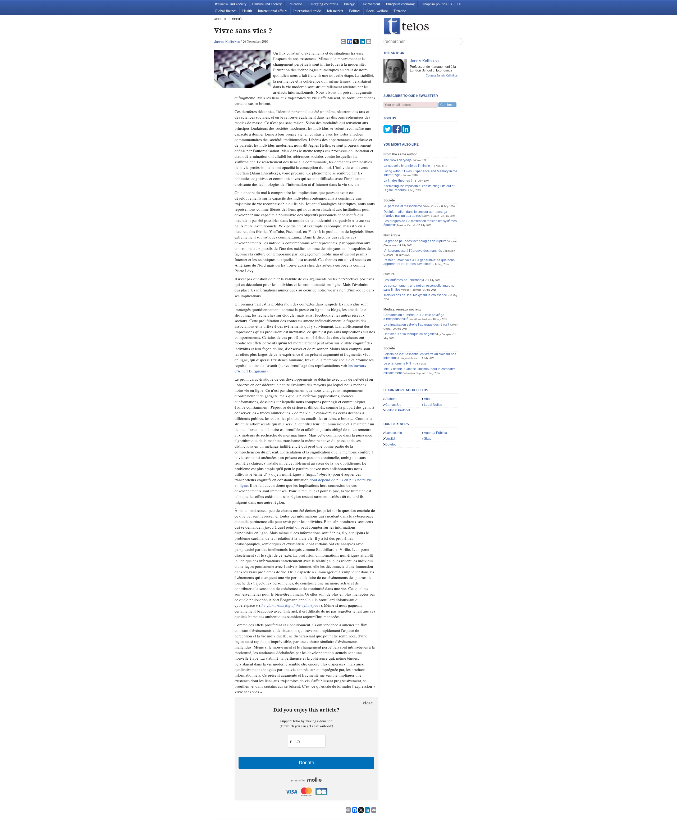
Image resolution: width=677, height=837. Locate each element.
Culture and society (267, 3)
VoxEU (390, 438)
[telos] (423, 26)
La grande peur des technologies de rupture (415, 241)
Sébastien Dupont (413, 373)
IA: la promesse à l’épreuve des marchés (412, 251)
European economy (400, 3)
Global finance (225, 10)
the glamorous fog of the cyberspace (290, 605)
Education (295, 3)
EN (450, 4)
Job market (335, 10)
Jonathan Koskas (420, 319)
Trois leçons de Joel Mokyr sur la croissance (415, 295)
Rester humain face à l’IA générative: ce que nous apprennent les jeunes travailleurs (419, 262)
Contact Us (393, 405)
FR (459, 4)
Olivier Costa (430, 206)
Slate (427, 438)
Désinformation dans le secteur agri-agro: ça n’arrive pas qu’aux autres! (415, 214)
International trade (307, 10)
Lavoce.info (393, 433)
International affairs (272, 10)
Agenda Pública (435, 433)
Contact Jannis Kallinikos (442, 75)
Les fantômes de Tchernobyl (403, 280)
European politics (433, 3)
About (428, 399)
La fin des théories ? (398, 180)
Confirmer (447, 105)
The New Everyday (397, 160)
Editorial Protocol (397, 410)
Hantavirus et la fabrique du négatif (408, 334)
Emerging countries (323, 3)
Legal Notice (433, 405)
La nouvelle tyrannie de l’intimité (406, 166)
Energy (349, 3)
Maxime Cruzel (406, 225)
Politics (354, 10)
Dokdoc (390, 444)
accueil (220, 19)
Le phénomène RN (397, 363)
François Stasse (408, 358)
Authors (390, 399)
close (368, 703)
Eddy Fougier (430, 215)
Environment (370, 3)
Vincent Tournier (411, 289)
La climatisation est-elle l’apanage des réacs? (416, 324)
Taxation (400, 10)
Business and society (230, 3)
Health (247, 10)
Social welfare (377, 10)
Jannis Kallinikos (227, 41)
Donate (306, 762)
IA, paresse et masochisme (402, 206)
